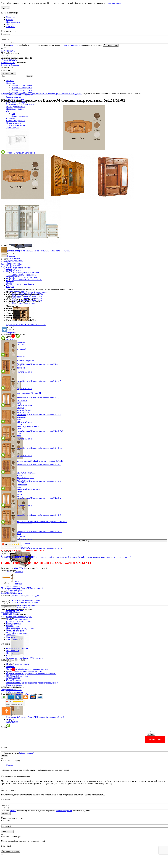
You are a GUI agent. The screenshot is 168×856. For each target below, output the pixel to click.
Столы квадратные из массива (25, 272)
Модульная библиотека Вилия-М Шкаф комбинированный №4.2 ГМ (32, 431)
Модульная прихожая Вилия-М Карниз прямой (22, 588)
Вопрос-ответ (12, 630)
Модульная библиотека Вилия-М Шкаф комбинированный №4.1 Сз (31, 448)
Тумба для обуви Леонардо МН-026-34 (23, 393)
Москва (9, 765)
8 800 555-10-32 (8, 62)
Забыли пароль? (26, 753)
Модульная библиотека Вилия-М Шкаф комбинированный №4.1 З (31, 515)
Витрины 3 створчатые (22, 90)
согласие (14, 45)
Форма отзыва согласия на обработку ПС (24, 671)
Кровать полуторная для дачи (25, 602)
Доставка (10, 24)
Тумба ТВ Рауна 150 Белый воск (20, 153)
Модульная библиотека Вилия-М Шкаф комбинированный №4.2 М (31, 398)
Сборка (9, 19)
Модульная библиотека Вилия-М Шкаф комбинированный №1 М (35, 717)
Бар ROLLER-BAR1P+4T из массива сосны (26, 325)
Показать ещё (84, 541)
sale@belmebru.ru (8, 689)
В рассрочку (6, 266)
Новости (10, 653)
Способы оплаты (14, 680)
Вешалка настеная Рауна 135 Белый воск (24, 658)
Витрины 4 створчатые (22, 92)
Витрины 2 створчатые (22, 88)
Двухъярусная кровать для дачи (26, 595)
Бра (13, 113)
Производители (13, 22)
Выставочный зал (9, 616)
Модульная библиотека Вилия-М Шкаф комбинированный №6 (29, 364)
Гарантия (10, 17)
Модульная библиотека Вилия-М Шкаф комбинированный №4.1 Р (31, 481)
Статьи (9, 655)
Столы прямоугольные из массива (27, 279)
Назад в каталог (8, 593)
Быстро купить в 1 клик (11, 264)
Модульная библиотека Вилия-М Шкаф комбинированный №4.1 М (31, 498)
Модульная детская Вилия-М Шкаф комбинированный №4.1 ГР (35, 461)
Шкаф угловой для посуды (23, 303)
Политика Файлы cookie (17, 676)
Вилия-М (17, 297)
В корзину (5, 262)
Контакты (10, 26)
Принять (5, 8)
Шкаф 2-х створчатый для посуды (27, 296)
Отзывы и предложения (17, 648)
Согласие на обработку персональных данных (27, 669)
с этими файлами (113, 3)
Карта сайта (11, 639)
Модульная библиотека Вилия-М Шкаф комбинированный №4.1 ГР (31, 548)
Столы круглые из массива (24, 275)
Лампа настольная (20, 116)
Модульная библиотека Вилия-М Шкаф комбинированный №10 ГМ (36, 521)
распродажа (155, 739)
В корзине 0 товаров (10, 65)
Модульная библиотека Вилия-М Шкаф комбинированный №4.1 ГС (31, 532)
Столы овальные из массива (24, 277)
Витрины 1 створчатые (22, 85)
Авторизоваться (8, 51)
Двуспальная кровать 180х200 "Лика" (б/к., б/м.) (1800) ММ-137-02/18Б (38, 251)
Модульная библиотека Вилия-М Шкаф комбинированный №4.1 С (31, 465)
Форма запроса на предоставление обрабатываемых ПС (31, 674)
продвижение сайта (20, 694)
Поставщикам (12, 651)
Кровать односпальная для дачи (26, 600)
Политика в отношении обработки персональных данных (32, 683)
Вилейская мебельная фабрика (35, 292)
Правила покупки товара (17, 664)
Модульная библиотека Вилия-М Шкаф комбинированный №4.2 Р (31, 381)
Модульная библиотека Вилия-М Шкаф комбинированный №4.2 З (31, 414)
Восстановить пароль (10, 851)
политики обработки (72, 45)
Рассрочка (10, 666)
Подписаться (7, 832)
